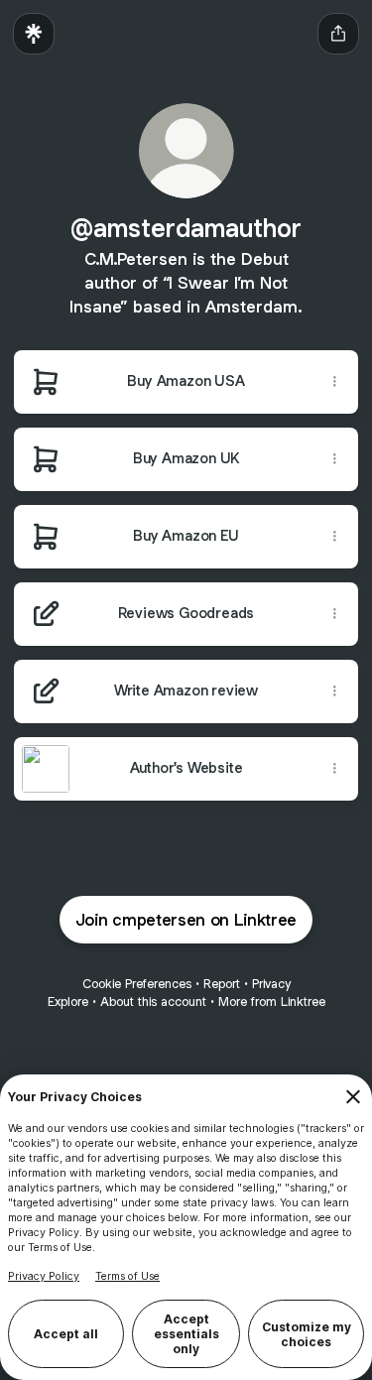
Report (221, 983)
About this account (153, 1001)
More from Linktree (271, 1001)
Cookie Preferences (136, 983)
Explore (68, 1001)
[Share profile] (338, 34)
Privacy (271, 983)
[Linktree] (34, 34)
